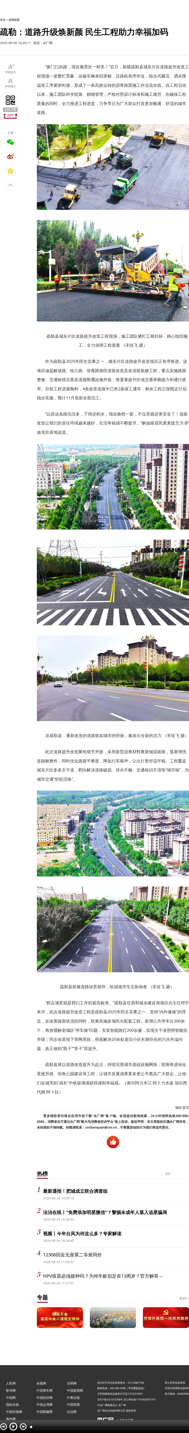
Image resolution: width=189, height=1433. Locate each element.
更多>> (184, 1298)
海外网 (11, 1419)
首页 (3, 20)
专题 (42, 1297)
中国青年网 (44, 1390)
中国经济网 (44, 1397)
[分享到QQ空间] (10, 171)
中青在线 (73, 1397)
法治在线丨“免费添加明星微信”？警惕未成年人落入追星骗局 (105, 1212)
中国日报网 (14, 1411)
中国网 (11, 1397)
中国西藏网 (44, 1411)
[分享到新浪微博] (10, 156)
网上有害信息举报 (175, 1382)
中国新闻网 (75, 1390)
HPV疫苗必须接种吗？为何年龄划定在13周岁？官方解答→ (103, 1276)
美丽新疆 (14, 20)
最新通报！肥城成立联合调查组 (75, 1191)
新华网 (11, 1390)
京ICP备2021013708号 (110, 1399)
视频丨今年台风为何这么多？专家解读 (82, 1233)
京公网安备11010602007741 (140, 1399)
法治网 (72, 1411)
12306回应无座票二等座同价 (72, 1255)
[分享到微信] (10, 142)
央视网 (41, 1383)
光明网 (72, 1383)
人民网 (11, 1383)
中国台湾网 (44, 1404)
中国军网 (73, 1404)
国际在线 (12, 1404)
